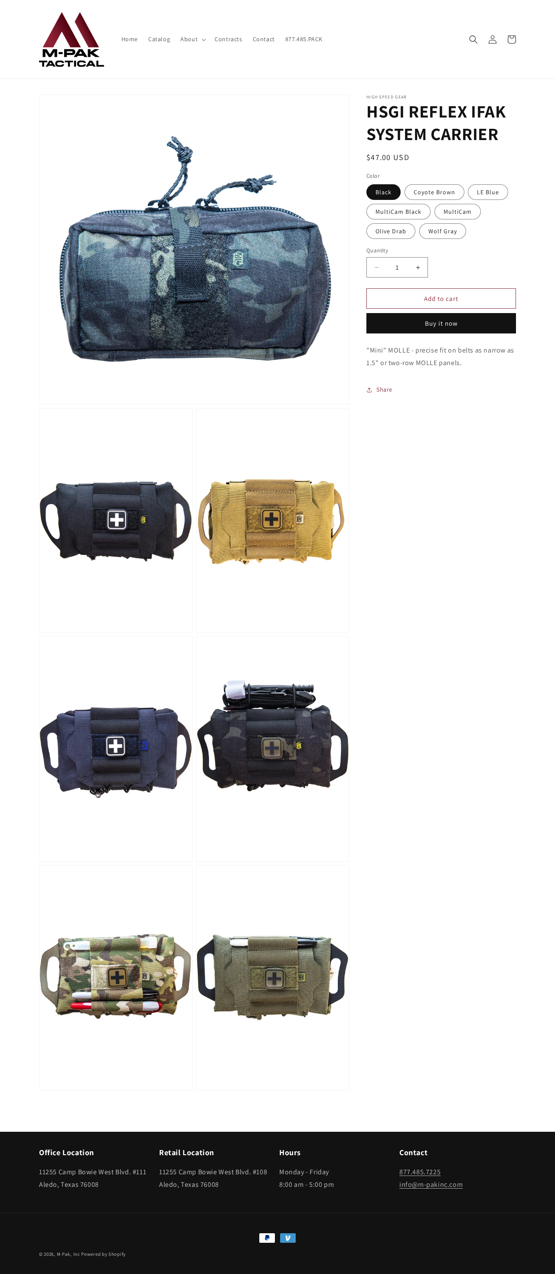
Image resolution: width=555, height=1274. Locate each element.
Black (383, 192)
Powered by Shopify (103, 1254)
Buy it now (441, 323)
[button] (192, 39)
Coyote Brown (434, 192)
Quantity (377, 250)
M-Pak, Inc (68, 1254)
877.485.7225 (420, 1171)
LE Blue (488, 192)
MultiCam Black (398, 212)
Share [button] (384, 389)
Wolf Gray (442, 231)
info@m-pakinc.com (431, 1184)
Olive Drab (390, 231)
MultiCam (458, 212)
